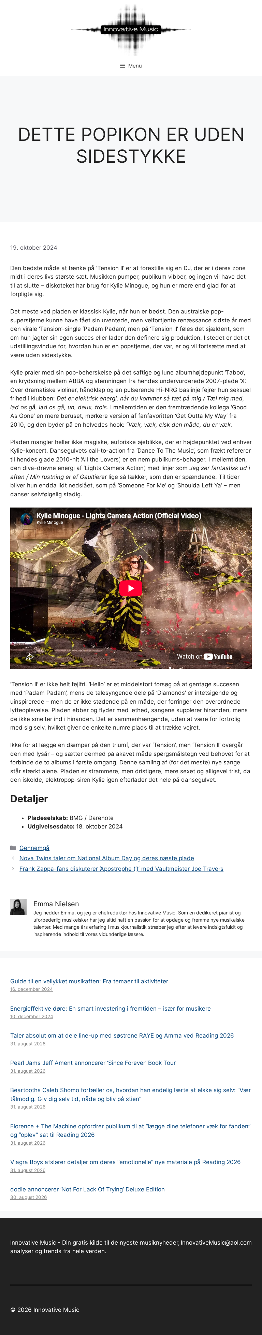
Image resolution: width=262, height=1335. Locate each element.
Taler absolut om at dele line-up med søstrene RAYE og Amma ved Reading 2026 (122, 1035)
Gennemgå (34, 848)
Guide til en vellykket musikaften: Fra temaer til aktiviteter (89, 981)
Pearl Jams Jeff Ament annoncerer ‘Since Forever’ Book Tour (93, 1062)
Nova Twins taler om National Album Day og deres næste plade (106, 858)
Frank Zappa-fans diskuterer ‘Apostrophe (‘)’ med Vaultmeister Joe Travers (121, 868)
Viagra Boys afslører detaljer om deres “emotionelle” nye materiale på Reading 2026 (125, 1162)
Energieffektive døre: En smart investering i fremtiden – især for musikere (110, 1008)
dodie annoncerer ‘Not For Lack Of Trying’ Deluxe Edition (87, 1189)
